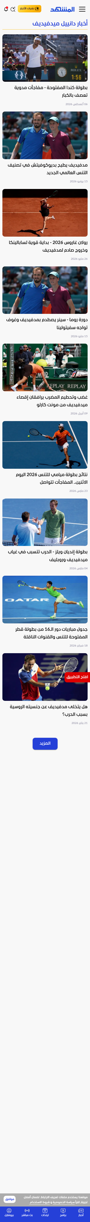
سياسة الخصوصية (64, 1202)
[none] (45, 24)
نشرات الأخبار (27, 8)
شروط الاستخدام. (39, 1202)
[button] (45, 70)
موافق (9, 1199)
